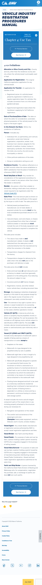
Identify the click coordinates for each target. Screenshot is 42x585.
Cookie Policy (6, 536)
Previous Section (22, 48)
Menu (38, 5)
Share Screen (5, 560)
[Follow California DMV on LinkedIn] (38, 565)
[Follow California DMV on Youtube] (21, 565)
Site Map (4, 545)
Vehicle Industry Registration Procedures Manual (21, 9)
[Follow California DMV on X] (12, 565)
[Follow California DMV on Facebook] (4, 565)
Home (4, 9)
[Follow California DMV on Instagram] (30, 565)
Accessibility (5, 550)
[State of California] (4, 3)
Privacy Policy (6, 531)
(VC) (10, 193)
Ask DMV (28, 582)
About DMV (5, 526)
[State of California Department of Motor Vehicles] (12, 3)
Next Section (20, 55)
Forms (3, 555)
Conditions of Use (7, 540)
